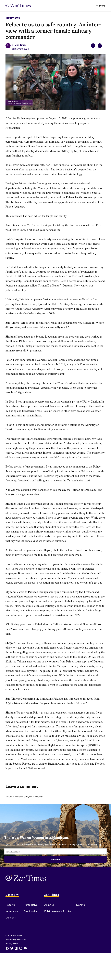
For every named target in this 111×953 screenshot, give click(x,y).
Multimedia (30, 911)
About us (49, 904)
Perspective (31, 904)
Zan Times (20, 45)
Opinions (10, 917)
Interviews (12, 17)
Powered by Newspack (15, 939)
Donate (80, 904)
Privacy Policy (11, 943)
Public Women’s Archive (58, 911)
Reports (10, 904)
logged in (21, 796)
